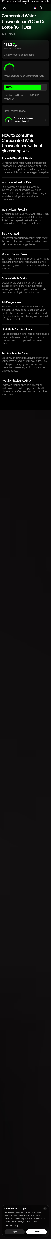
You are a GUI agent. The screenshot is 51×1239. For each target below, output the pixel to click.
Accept (36, 1232)
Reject (14, 1232)
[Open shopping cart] (40, 7)
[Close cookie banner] (45, 1208)
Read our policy (11, 1226)
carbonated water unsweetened (20, 119)
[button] (46, 7)
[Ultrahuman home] (4, 8)
